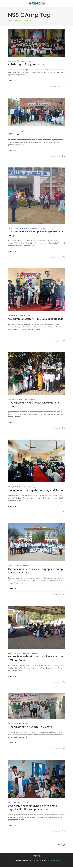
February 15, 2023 (13, 487)
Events (20, 61)
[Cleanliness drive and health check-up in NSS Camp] (36, 373)
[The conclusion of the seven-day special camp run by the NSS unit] (36, 542)
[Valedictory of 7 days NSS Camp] (36, 43)
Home (10, 20)
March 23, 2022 (12, 802)
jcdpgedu (57, 341)
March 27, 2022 (12, 653)
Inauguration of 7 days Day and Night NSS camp (36, 490)
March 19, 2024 (12, 61)
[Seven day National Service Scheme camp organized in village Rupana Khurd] (36, 779)
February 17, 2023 (13, 399)
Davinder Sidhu (55, 86)
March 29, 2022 (12, 566)
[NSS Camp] (36, 112)
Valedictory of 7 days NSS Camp (27, 64)
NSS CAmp (31, 61)
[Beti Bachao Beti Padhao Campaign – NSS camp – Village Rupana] (36, 627)
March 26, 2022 (12, 723)
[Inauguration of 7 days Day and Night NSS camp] (36, 461)
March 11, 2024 (12, 131)
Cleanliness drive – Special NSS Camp (30, 726)
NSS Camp (14, 134)
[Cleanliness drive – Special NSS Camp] (36, 706)
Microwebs (56, 860)
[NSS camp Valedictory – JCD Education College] (36, 289)
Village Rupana (34, 653)
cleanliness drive (34, 228)
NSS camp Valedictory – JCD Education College (35, 319)
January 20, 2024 (13, 228)
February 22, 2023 (13, 315)
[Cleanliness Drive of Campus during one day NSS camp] (36, 195)
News (24, 61)
